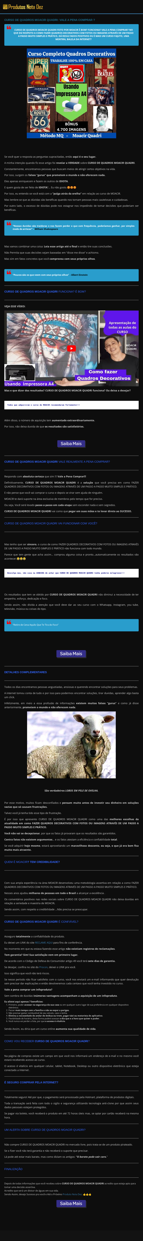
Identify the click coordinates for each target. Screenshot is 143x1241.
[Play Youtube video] (71, 348)
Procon (43, 967)
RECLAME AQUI (44, 942)
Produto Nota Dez (72, 1194)
